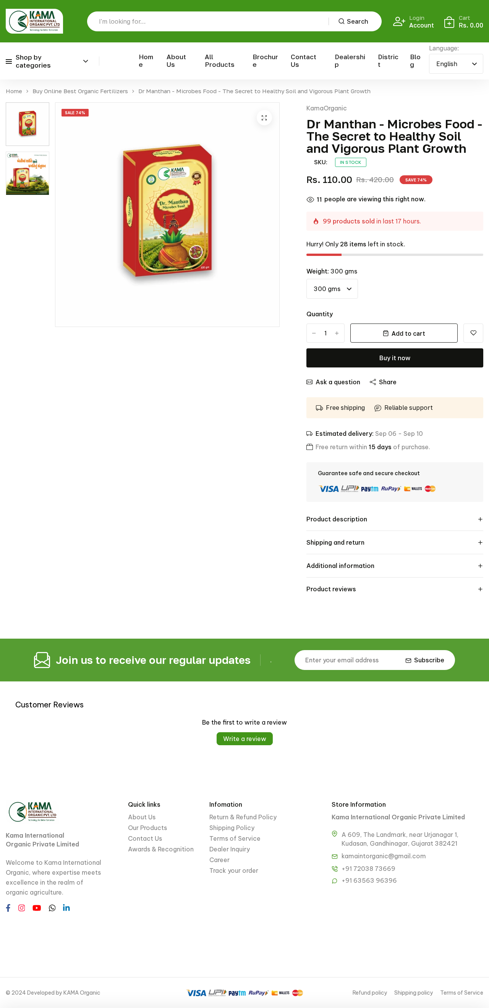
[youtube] (36, 907)
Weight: (331, 271)
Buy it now (394, 358)
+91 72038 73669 (368, 868)
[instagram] (21, 907)
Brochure (265, 60)
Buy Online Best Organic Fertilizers (80, 91)
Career (219, 860)
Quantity (319, 314)
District (388, 60)
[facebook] (8, 907)
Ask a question (338, 382)
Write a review (244, 739)
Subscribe (429, 660)
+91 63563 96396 (369, 880)
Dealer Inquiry (229, 849)
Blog (415, 60)
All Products (220, 60)
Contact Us (303, 60)
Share (388, 382)
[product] (264, 117)
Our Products (147, 828)
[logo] (34, 21)
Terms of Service (235, 838)
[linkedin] (66, 907)
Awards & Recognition (161, 849)
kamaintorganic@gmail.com (384, 856)
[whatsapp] (52, 907)
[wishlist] (473, 333)
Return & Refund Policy (243, 817)
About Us (176, 60)
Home (146, 60)
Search (357, 21)
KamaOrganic (326, 108)
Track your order (233, 870)
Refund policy (370, 992)
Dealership (350, 60)
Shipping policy (413, 992)
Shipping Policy (231, 828)
